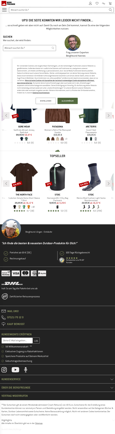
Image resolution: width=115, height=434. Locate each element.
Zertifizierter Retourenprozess (25, 296)
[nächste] (108, 115)
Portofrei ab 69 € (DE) (20, 252)
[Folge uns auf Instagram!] (6, 370)
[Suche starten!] (111, 10)
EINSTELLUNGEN (45, 101)
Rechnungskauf (18, 258)
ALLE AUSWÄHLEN (68, 101)
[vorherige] (6, 115)
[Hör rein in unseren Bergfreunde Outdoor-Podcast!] (28, 370)
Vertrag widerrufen (14, 396)
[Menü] (4, 10)
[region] (57, 84)
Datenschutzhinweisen (41, 93)
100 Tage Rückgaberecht (78, 252)
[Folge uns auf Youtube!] (18, 370)
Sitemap (39, 423)
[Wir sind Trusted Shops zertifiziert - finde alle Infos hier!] (62, 260)
